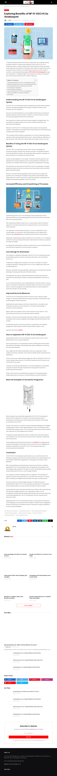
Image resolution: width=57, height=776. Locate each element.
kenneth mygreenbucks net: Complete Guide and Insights (40, 597)
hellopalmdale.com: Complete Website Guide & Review (26, 667)
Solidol (20, 330)
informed (17, 234)
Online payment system (24, 511)
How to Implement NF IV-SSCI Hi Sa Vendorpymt (19, 91)
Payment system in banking (25, 513)
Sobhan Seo (8, 646)
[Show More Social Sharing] (35, 24)
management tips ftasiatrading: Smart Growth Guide (40, 576)
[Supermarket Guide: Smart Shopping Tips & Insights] (16, 567)
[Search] (51, 2)
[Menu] (6, 2)
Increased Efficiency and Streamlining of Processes (20, 86)
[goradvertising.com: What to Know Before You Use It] (28, 629)
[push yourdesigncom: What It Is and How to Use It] (16, 546)
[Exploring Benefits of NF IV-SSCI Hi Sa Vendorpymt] (28, 43)
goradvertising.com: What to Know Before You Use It (20, 645)
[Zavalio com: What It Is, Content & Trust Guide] (41, 546)
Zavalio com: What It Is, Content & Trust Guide (40, 555)
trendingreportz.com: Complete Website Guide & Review (27, 653)
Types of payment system (22, 515)
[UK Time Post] (28, 2)
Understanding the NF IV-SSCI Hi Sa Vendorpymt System (21, 82)
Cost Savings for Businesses (14, 87)
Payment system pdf (37, 513)
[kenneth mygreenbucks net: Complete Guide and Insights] (41, 588)
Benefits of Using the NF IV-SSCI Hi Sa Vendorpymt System (22, 84)
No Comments (26, 20)
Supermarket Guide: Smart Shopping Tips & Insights (15, 576)
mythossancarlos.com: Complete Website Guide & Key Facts (28, 660)
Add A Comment (28, 605)
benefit (36, 442)
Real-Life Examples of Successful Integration (18, 92)
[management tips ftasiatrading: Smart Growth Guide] (41, 567)
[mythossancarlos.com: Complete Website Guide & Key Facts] (8, 662)
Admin (9, 20)
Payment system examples (11, 513)
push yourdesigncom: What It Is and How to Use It (15, 555)
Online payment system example (39, 511)
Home (5, 6)
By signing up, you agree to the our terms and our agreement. (29, 740)
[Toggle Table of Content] (34, 80)
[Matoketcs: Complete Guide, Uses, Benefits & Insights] (16, 588)
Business (6, 10)
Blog (8, 6)
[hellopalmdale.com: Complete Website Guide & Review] (8, 669)
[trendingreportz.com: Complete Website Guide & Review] (8, 655)
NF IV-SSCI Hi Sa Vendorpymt (38, 72)
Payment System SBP (9, 515)
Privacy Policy (37, 740)
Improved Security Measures (15, 89)
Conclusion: (10, 94)
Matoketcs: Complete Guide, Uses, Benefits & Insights (13, 597)
